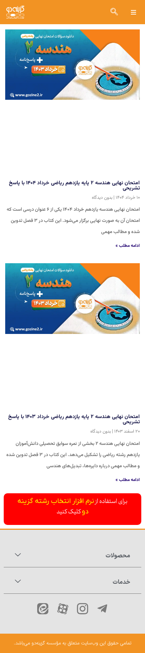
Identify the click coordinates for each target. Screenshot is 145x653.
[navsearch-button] (114, 12)
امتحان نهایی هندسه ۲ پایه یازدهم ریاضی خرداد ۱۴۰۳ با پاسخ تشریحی (74, 419)
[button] (133, 12)
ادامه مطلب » (128, 245)
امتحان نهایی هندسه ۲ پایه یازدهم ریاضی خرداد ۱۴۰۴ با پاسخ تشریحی (74, 185)
